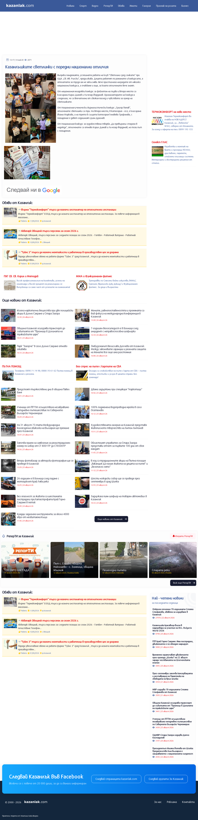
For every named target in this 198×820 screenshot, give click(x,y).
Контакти (188, 801)
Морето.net (15, 816)
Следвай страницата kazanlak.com (116, 778)
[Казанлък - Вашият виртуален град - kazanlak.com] (20, 6)
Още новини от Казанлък (110, 519)
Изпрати (184, 536)
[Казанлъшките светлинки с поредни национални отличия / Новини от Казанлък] (27, 162)
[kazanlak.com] (35, 802)
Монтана (24, 816)
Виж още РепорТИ (182, 582)
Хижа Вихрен (33, 816)
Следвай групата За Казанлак (166, 778)
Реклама (172, 801)
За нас (158, 801)
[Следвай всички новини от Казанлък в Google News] (33, 188)
